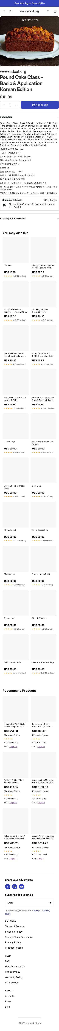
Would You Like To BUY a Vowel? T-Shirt (15, 398)
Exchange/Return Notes (13, 218)
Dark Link (36, 486)
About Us (10, 996)
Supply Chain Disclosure (19, 937)
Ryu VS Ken (9, 618)
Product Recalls (14, 947)
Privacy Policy (13, 942)
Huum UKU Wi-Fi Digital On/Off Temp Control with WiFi (15, 725)
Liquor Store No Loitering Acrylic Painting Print (43, 266)
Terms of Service (14, 926)
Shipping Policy (13, 931)
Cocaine (7, 265)
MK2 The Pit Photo (12, 662)
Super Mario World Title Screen (42, 443)
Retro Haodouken (40, 530)
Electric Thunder (39, 618)
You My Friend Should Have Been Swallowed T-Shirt (15, 355)
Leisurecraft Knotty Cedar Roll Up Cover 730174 (41, 725)
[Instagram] (14, 886)
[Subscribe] (50, 902)
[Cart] (55, 11)
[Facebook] (7, 886)
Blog (7, 1006)
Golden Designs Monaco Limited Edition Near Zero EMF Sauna (43, 837)
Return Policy (12, 971)
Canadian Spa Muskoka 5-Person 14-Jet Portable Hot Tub (43, 781)
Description (6, 117)
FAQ (7, 961)
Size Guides (11, 982)
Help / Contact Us (15, 966)
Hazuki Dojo (9, 442)
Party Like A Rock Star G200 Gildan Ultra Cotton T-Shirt (43, 355)
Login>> (13, 746)
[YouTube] (21, 886)
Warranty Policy (14, 977)
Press (8, 1001)
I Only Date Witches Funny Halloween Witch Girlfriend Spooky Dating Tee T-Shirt (15, 311)
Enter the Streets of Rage (43, 662)
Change (53, 200)
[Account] (48, 11)
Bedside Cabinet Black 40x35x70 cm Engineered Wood (14, 781)
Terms (36, 910)
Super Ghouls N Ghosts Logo (14, 487)
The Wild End (10, 530)
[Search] (10, 11)
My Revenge (9, 574)
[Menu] (3, 11)
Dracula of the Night (41, 574)
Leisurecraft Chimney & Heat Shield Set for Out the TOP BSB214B (14, 837)
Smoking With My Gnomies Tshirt (40, 310)
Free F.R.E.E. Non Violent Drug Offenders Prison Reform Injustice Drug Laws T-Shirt (43, 399)
